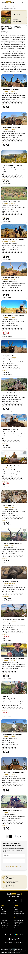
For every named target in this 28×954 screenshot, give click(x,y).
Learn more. (17, 952)
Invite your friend (18, 924)
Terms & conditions (5, 924)
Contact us (3, 913)
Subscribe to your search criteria (14, 866)
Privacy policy (4, 925)
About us (3, 907)
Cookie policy (4, 927)
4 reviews (14, 583)
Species (16, 909)
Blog (2, 909)
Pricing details (4, 32)
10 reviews (13, 129)
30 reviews (13, 736)
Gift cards (16, 925)
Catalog (3, 922)
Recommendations (18, 922)
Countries (16, 907)
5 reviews (13, 545)
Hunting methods (18, 911)
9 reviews (13, 91)
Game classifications (19, 913)
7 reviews (14, 507)
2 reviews (13, 203)
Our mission (4, 911)
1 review (14, 317)
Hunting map (4, 920)
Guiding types (17, 915)
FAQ (15, 927)
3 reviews (14, 357)
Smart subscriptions (19, 920)
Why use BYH (4, 915)
